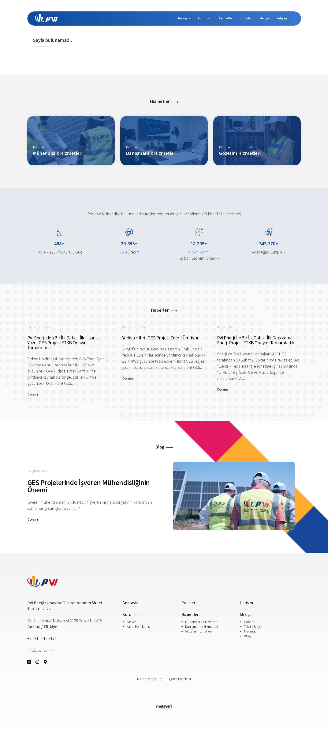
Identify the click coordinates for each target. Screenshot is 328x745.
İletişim (281, 18)
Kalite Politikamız (138, 626)
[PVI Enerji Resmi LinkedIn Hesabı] (29, 662)
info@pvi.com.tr (40, 650)
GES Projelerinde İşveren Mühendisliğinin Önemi (88, 486)
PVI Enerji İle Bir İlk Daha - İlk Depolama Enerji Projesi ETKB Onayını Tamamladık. (256, 340)
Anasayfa (183, 18)
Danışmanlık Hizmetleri (201, 626)
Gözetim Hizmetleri (198, 631)
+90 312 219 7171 (42, 639)
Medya (264, 18)
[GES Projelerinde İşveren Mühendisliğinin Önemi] (234, 496)
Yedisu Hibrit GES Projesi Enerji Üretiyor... (162, 337)
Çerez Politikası (180, 679)
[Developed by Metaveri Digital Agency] (164, 708)
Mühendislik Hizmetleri (201, 622)
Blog (159, 447)
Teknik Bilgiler (253, 626)
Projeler (246, 18)
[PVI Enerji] (46, 18)
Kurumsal (204, 18)
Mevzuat (250, 631)
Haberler (160, 310)
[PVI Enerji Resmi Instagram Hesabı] (37, 662)
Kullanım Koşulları (150, 679)
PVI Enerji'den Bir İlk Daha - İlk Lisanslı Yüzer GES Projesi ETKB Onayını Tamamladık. (63, 342)
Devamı (32, 394)
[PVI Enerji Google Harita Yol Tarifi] (45, 662)
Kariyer (131, 622)
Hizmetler (226, 18)
